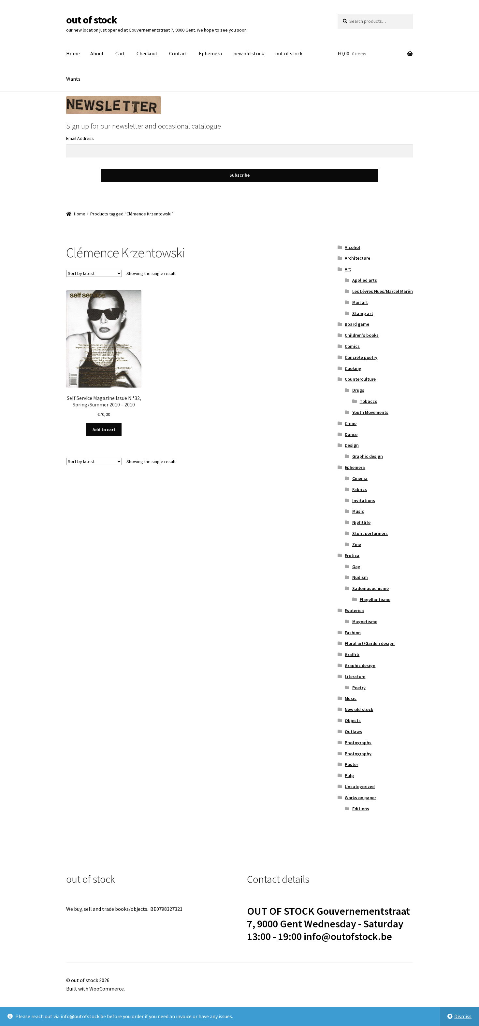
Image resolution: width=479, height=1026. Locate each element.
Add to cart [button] (104, 429)
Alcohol (352, 247)
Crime (350, 423)
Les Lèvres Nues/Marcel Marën (382, 291)
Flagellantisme (375, 599)
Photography (358, 754)
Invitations (363, 500)
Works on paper (360, 797)
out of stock (91, 19)
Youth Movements (370, 412)
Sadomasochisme (370, 588)
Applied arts (364, 280)
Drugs (358, 390)
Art (348, 269)
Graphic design (367, 456)
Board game (357, 324)
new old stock (248, 53)
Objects (353, 720)
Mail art (360, 302)
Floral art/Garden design (370, 643)
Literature (355, 676)
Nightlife (361, 522)
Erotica (352, 555)
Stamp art (362, 313)
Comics (352, 346)
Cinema (360, 478)
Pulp (349, 775)
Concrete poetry (361, 357)
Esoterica (354, 610)
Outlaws (353, 731)
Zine (356, 544)
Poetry (359, 688)
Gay (356, 566)
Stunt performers (370, 533)
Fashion (353, 633)
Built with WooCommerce (95, 988)
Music (358, 511)
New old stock (359, 709)
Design (352, 445)
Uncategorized (360, 786)
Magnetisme (364, 621)
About (97, 53)
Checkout (147, 53)
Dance (351, 434)
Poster (351, 764)
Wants (73, 78)
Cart (120, 53)
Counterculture (360, 379)
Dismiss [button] (463, 1016)
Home (73, 53)
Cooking (353, 368)
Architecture (357, 258)
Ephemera (210, 53)
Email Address (80, 138)
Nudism (360, 577)
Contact (178, 53)
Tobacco (368, 401)
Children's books (362, 335)
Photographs (358, 743)
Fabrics (359, 489)
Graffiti (352, 654)
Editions (360, 809)
